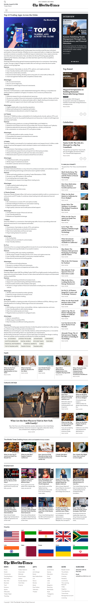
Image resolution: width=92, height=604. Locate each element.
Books (34, 574)
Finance (20, 585)
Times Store (64, 593)
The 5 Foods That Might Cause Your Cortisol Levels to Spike (80, 456)
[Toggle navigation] (6, 10)
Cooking (63, 576)
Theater (35, 591)
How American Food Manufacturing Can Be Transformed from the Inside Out (45, 457)
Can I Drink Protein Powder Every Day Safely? (44, 369)
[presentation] (81, 114)
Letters (20, 578)
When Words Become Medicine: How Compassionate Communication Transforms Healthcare (80, 371)
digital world (26, 341)
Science (6, 587)
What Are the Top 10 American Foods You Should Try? (68, 218)
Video (63, 587)
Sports (6, 589)
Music (34, 585)
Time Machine (65, 591)
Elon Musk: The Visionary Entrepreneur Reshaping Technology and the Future (69, 252)
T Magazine (50, 594)
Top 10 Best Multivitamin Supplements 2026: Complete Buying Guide (63, 370)
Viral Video (21, 583)
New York (6, 580)
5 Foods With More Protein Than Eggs (61, 455)
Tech (5, 585)
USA (39, 1)
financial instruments (13, 343)
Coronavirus (7, 574)
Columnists (21, 572)
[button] (71, 61)
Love (48, 583)
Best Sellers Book (37, 576)
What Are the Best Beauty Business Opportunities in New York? (10, 370)
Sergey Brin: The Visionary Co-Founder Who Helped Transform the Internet (69, 207)
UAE (48, 1)
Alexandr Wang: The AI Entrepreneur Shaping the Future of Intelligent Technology (69, 336)
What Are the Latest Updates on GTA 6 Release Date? (27, 480)
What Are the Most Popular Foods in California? (81, 423)
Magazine (49, 585)
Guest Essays (22, 576)
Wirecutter (64, 574)
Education (50, 574)
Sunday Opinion (22, 580)
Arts (34, 569)
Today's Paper (8, 594)
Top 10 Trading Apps (11, 346)
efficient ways (38, 341)
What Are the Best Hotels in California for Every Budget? (69, 196)
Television (35, 589)
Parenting (49, 587)
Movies (35, 583)
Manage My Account (67, 595)
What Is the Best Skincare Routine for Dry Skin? (27, 369)
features (49, 341)
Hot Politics (7, 578)
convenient (49, 338)
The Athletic (64, 572)
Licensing (64, 598)
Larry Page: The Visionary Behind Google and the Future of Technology (69, 229)
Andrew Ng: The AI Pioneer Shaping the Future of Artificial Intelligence (68, 313)
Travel (48, 596)
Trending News (8, 576)
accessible (12, 338)
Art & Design (36, 572)
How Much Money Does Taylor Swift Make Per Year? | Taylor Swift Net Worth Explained (45, 481)
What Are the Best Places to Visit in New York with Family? (32, 422)
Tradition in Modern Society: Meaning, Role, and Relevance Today (63, 509)
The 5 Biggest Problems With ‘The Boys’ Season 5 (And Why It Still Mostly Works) (45, 510)
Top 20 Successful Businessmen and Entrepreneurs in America (78, 481)
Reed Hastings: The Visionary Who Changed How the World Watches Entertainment (28, 510)
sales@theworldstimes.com (83, 576)
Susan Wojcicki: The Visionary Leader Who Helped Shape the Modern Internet (62, 481)
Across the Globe (25, 338)
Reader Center (65, 569)
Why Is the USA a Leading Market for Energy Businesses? (68, 282)
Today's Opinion (22, 569)
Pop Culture (36, 587)
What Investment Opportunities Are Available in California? (69, 241)
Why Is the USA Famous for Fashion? (69, 262)
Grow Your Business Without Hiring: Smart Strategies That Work (80, 509)
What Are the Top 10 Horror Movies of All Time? (10, 480)
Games (49, 572)
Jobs (48, 580)
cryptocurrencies (11, 341)
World (5, 572)
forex (41, 343)
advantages (38, 338)
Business (6, 583)
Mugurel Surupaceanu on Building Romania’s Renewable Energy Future (73, 92)
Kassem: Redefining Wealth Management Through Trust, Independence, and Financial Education (75, 40)
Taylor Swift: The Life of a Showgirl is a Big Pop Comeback (73, 145)
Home (5, 569)
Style (48, 591)
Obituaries (7, 591)
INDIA (52, 1)
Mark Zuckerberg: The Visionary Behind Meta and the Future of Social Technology (69, 174)
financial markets (30, 343)
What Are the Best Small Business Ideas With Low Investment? (69, 302)
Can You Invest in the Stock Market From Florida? (68, 325)
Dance (34, 580)
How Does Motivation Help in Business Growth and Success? (68, 186)
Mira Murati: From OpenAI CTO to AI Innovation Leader (67, 272)
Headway (64, 578)
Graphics (63, 589)
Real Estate (50, 589)
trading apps (37, 346)
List (34, 578)
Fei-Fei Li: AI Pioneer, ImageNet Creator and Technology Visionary (69, 292)
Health (49, 578)
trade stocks (26, 346)
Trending (6, 596)
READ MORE (66, 53)
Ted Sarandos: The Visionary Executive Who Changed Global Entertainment (10, 510)
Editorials (20, 574)
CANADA (44, 1)
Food (48, 576)
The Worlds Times (19, 602)
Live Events (64, 580)
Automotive (50, 569)
